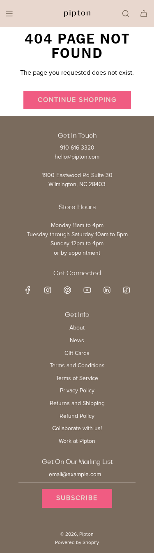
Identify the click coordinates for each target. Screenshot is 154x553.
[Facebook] (28, 290)
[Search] (126, 14)
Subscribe (77, 498)
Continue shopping (77, 100)
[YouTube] (87, 290)
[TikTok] (126, 290)
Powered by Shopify (77, 542)
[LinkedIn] (107, 290)
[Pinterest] (67, 290)
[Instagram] (48, 290)
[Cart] (144, 14)
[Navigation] (9, 14)
